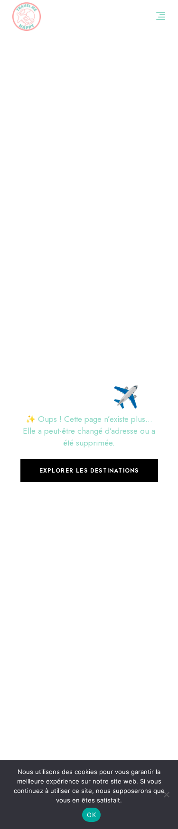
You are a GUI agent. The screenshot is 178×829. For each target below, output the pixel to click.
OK (91, 815)
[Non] (166, 794)
